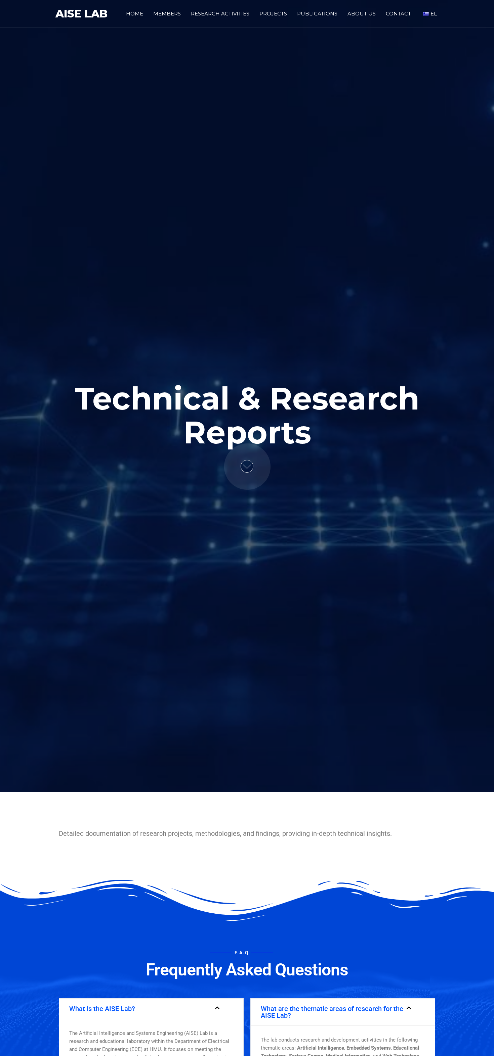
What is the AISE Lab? (102, 1009)
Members (167, 13)
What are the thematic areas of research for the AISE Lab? (332, 1012)
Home (134, 13)
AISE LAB (81, 13)
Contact (398, 13)
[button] (151, 1009)
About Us (361, 13)
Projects (273, 13)
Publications (317, 13)
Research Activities (220, 13)
